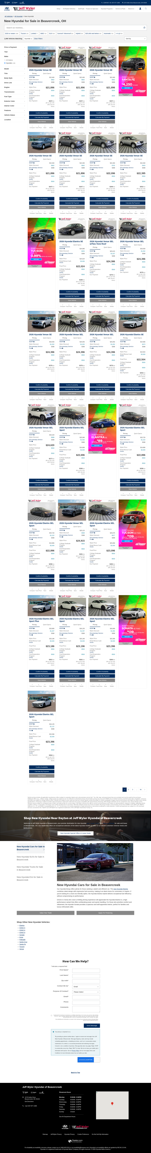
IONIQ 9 (22, 932)
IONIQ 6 (22, 930)
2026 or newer (11, 33)
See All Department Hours (67, 1116)
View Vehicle (42, 121)
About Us (131, 9)
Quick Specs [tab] (47, 73)
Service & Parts (120, 9)
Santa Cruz (23, 942)
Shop (58, 9)
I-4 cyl (119, 33)
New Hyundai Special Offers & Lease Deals (75, 833)
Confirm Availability (42, 113)
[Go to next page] (145, 790)
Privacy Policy (75, 1050)
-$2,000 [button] (82, 261)
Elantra (21, 925)
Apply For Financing (105, 913)
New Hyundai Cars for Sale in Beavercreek (31, 848)
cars (88, 823)
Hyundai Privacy (69, 1134)
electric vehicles (108, 823)
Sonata (21, 935)
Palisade (22, 940)
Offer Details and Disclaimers (125, 95)
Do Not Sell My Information (100, 1134)
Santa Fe (22, 944)
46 (140, 789)
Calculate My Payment (42, 117)
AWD (43, 33)
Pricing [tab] (34, 73)
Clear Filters (38, 39)
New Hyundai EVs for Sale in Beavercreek (30, 878)
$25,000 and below (93, 33)
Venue (21, 949)
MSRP (31, 77)
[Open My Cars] (140, 9)
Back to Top (75, 1072)
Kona (21, 937)
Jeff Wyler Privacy (56, 1134)
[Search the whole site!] (146, 8)
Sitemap (45, 1134)
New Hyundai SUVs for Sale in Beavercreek (30, 858)
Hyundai (27, 39)
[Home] (7, 9)
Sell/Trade (81, 9)
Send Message (92, 1025)
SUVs (98, 823)
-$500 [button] (52, 90)
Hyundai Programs (107, 9)
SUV (52, 33)
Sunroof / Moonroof (65, 33)
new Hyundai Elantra (120, 889)
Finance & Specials (92, 9)
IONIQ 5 (22, 928)
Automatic (108, 33)
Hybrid (79, 33)
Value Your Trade (46, 913)
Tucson (24, 33)
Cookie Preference (83, 1134)
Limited (34, 33)
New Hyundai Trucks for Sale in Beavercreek (30, 868)
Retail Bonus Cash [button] (65, 261)
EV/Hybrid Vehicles (69, 9)
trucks (93, 823)
